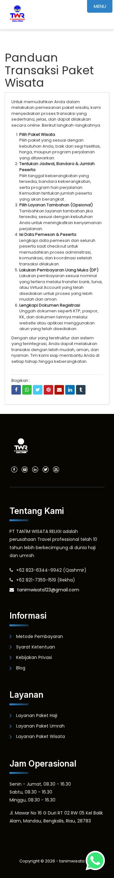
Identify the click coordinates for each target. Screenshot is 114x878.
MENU (100, 6)
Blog (20, 668)
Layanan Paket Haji (36, 715)
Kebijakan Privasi (34, 657)
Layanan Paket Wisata (40, 736)
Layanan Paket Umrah (40, 726)
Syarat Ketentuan (35, 647)
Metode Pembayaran (39, 636)
